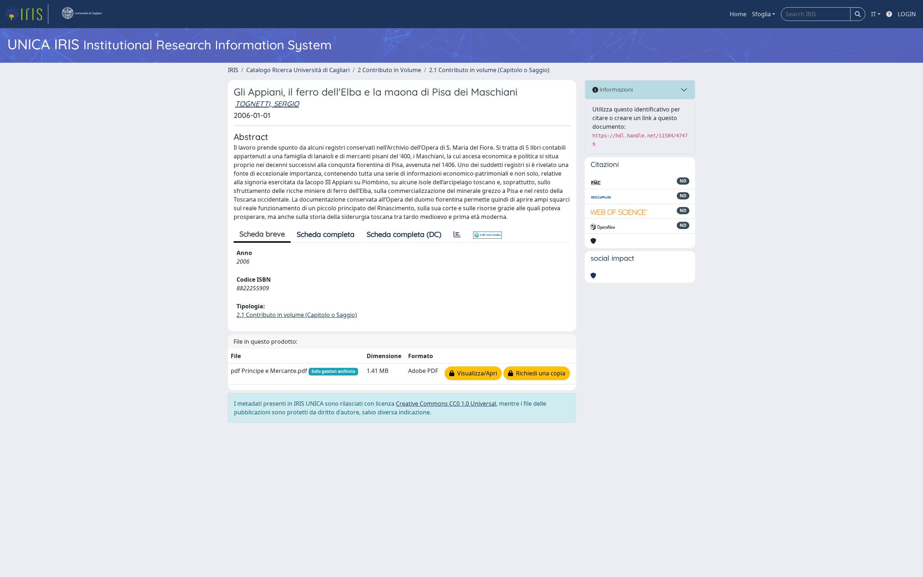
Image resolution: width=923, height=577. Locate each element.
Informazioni (615, 89)
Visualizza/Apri (475, 373)
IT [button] (873, 14)
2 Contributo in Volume (389, 70)
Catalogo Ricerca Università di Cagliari (298, 70)
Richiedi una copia (539, 373)
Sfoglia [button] (761, 14)
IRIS (233, 70)
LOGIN (907, 14)
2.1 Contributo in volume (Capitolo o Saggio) (489, 70)
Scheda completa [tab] (325, 234)
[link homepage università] (81, 14)
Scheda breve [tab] (262, 233)
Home (738, 14)
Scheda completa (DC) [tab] (404, 234)
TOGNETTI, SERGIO (267, 103)
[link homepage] (26, 14)
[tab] (457, 234)
